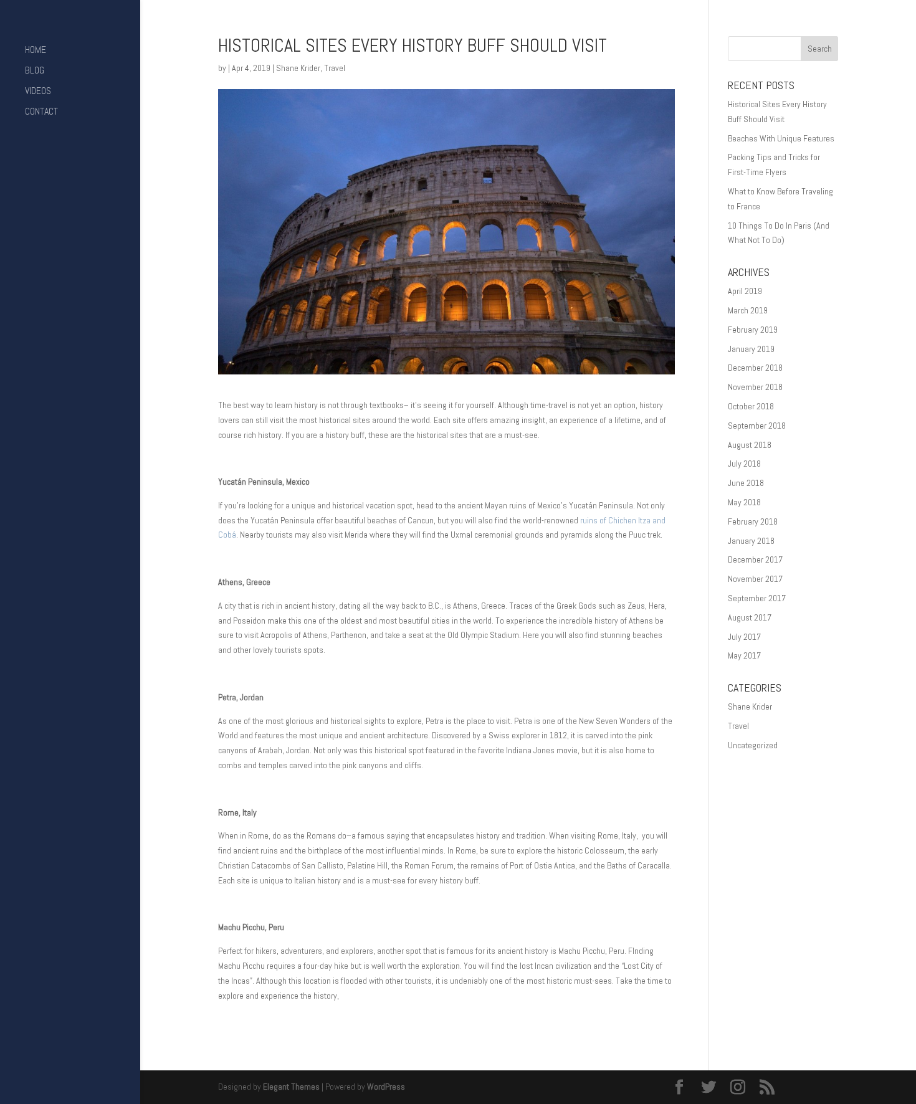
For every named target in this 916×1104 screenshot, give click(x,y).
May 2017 (744, 655)
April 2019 (745, 291)
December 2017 (755, 559)
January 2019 (751, 349)
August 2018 (749, 444)
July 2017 (744, 636)
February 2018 (753, 521)
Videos (38, 92)
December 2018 (755, 367)
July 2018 (744, 463)
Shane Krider (298, 68)
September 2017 (757, 598)
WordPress (386, 1086)
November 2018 (755, 387)
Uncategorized (753, 745)
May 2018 (744, 502)
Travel (334, 68)
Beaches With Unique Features (781, 138)
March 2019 (748, 310)
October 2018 (751, 406)
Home (35, 50)
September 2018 (757, 425)
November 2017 (755, 578)
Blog (34, 71)
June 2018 (746, 482)
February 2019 (753, 329)
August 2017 (749, 617)
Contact (41, 112)
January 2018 (751, 540)
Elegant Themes (291, 1086)
